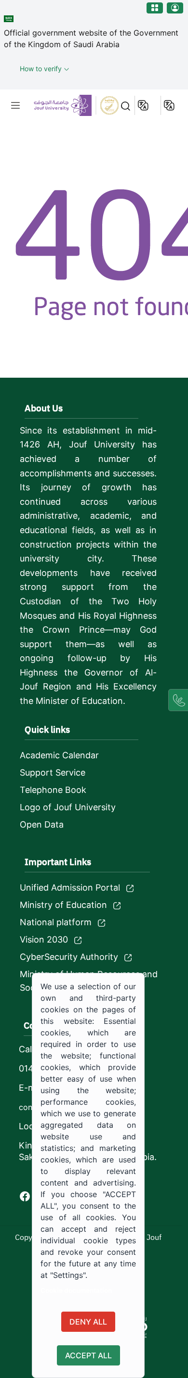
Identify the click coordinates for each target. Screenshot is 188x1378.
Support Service (52, 772)
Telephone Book (53, 790)
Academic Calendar (59, 755)
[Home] (67, 105)
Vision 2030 (44, 939)
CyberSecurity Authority (69, 957)
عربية (170, 105)
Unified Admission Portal (70, 887)
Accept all (88, 1355)
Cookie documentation (76, 1290)
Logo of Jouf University (68, 807)
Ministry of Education (63, 905)
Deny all (88, 1322)
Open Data (42, 824)
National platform (56, 922)
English (144, 105)
